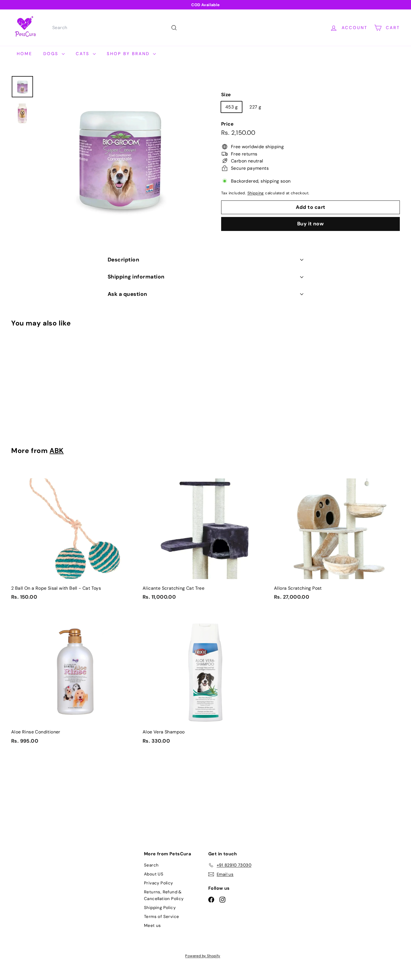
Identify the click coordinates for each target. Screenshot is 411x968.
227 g (255, 107)
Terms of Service (161, 916)
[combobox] (114, 28)
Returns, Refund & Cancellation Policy (164, 895)
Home (24, 53)
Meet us (152, 925)
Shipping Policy (160, 907)
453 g (231, 107)
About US (153, 874)
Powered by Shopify (202, 955)
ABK (56, 450)
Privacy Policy (158, 883)
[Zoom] (120, 158)
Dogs (51, 53)
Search (151, 865)
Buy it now (310, 223)
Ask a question (127, 294)
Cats (83, 53)
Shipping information (136, 276)
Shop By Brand (129, 53)
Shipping (255, 193)
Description (123, 259)
